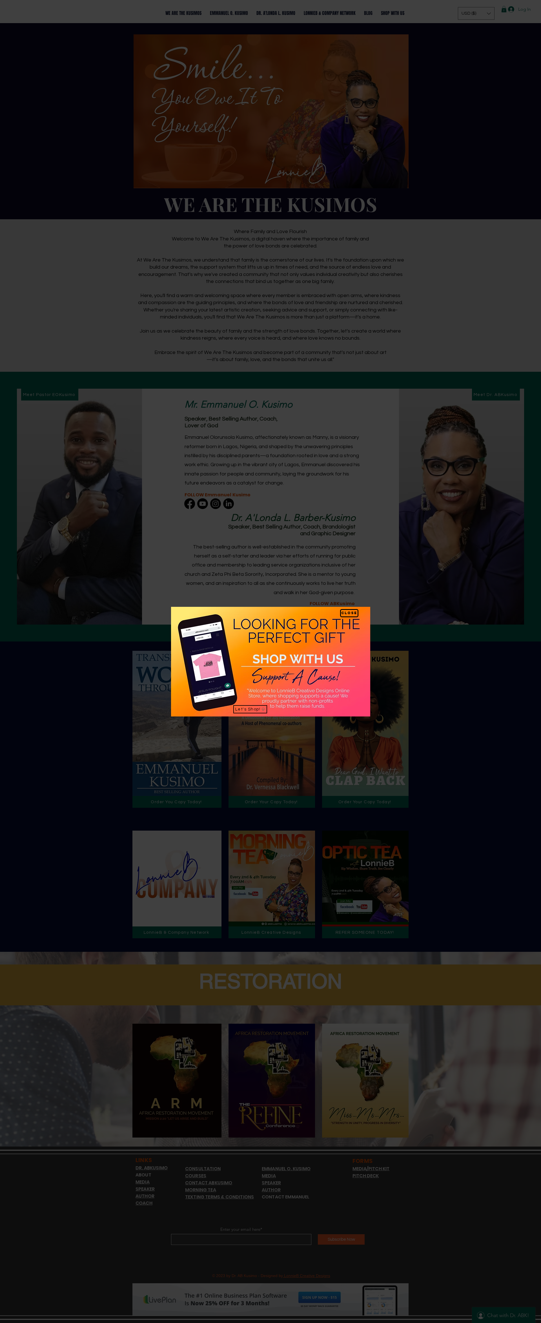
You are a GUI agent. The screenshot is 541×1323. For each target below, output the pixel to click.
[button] (349, 613)
